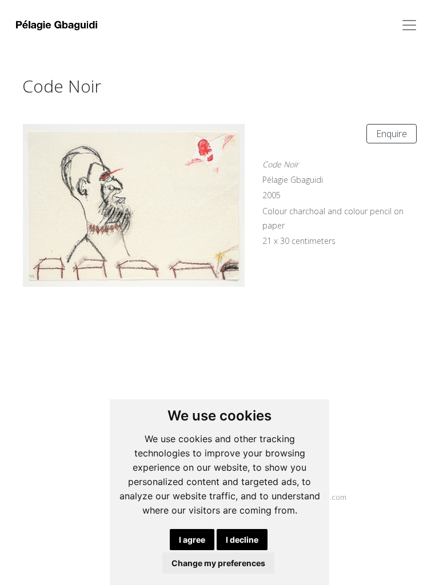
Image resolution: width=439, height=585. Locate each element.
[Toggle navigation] (409, 25)
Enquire (391, 133)
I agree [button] (192, 539)
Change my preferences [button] (218, 563)
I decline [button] (242, 539)
